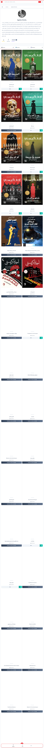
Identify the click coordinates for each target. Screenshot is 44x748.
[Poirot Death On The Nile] (11, 729)
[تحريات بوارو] (11, 355)
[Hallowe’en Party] (32, 646)
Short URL (13, 41)
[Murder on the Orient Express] (11, 438)
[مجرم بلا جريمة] (32, 148)
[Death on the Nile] (32, 604)
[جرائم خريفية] (32, 438)
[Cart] (22, 745)
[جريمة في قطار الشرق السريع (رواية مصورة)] (32, 231)
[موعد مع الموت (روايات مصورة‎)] (11, 314)
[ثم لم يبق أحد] (11, 148)
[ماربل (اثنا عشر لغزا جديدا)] (32, 480)
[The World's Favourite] (32, 563)
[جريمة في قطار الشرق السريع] (11, 272)
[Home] (2, 6)
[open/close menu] (42, 2)
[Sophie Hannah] (32, 377)
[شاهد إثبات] (32, 189)
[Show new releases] (22, 743)
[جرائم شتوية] (11, 563)
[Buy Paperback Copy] (11, 89)
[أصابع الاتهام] (11, 106)
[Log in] (31, 745)
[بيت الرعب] (11, 189)
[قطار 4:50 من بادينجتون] (11, 604)
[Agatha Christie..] (31, 377)
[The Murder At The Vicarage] (32, 314)
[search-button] (39, 2)
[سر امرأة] (32, 106)
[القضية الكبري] (32, 65)
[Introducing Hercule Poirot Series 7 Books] (11, 646)
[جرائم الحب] (32, 521)
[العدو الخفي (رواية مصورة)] (11, 231)
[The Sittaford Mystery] (11, 687)
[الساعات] (32, 397)
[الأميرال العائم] (11, 397)
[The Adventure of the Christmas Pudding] (32, 729)
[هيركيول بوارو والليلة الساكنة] (32, 355)
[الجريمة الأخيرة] (11, 65)
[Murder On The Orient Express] (32, 687)
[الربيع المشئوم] (11, 480)
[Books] (13, 745)
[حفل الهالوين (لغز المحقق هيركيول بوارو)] (11, 521)
